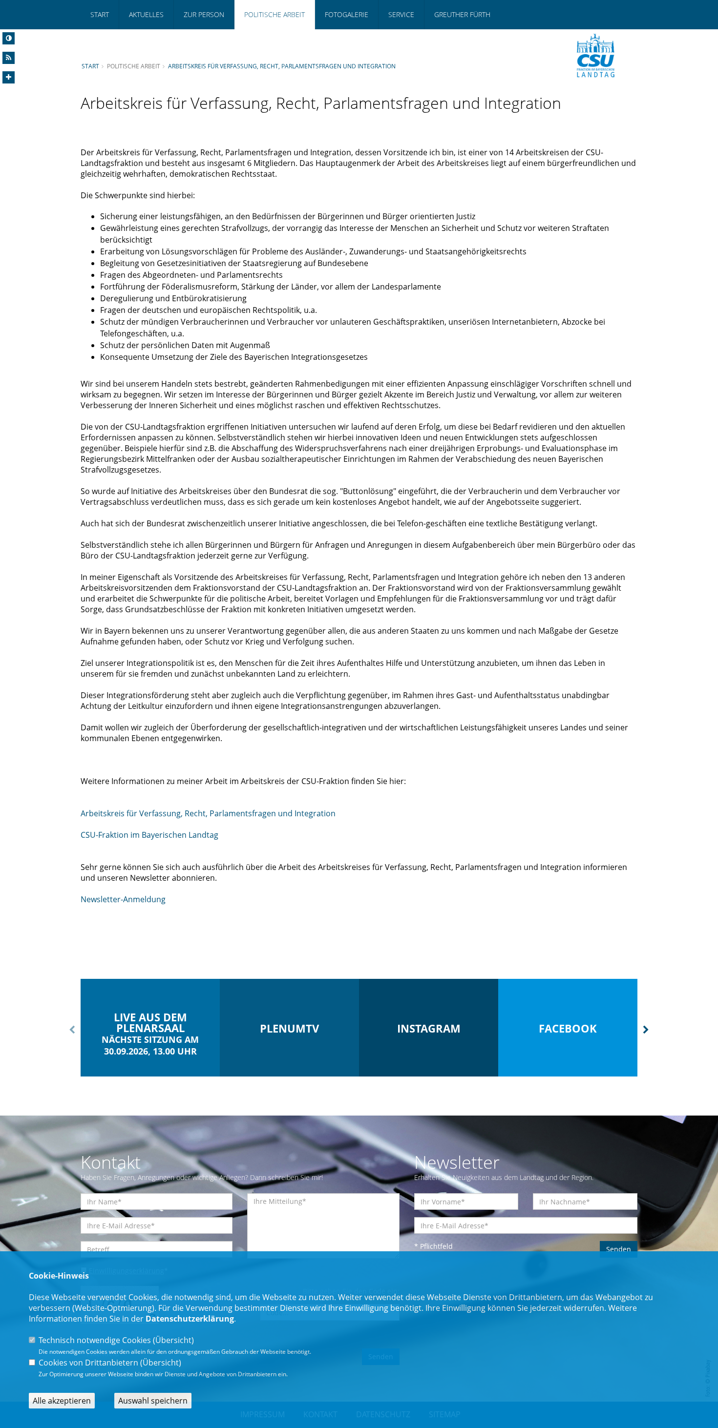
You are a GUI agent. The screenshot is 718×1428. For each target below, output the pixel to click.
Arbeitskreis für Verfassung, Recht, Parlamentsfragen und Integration (282, 66)
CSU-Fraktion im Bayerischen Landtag (149, 834)
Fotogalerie (346, 14)
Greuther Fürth (462, 14)
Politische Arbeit (274, 14)
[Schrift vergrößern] (8, 77)
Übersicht (173, 1340)
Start (99, 14)
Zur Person (204, 14)
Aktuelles (146, 14)
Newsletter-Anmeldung (123, 899)
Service (401, 14)
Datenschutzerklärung (190, 1318)
